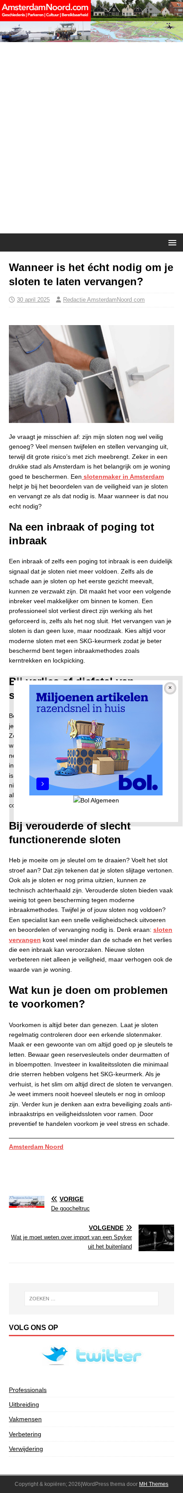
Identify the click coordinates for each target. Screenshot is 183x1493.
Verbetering (25, 1434)
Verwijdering (26, 1448)
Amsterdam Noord (36, 1146)
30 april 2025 (33, 299)
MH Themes (153, 1484)
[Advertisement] (91, 138)
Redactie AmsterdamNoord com (104, 299)
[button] (171, 242)
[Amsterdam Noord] (91, 37)
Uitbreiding (24, 1404)
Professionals (28, 1389)
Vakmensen (25, 1419)
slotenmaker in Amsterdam (123, 476)
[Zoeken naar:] (91, 1298)
